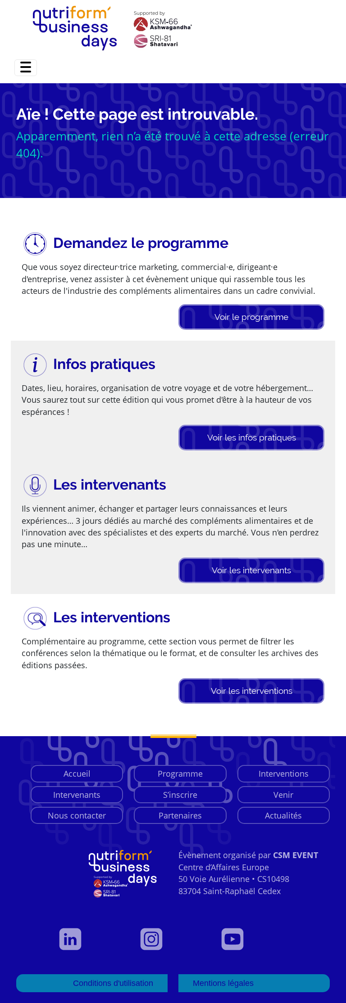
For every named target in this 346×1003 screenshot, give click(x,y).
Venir (283, 794)
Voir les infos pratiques (251, 437)
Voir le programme (251, 317)
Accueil (77, 773)
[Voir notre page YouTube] (254, 939)
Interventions (284, 773)
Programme (180, 773)
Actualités (283, 815)
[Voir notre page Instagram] (173, 939)
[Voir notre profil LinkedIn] (92, 939)
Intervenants (76, 794)
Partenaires (180, 815)
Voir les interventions (251, 691)
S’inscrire (180, 794)
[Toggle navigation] (25, 67)
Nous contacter (77, 815)
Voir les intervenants (251, 570)
